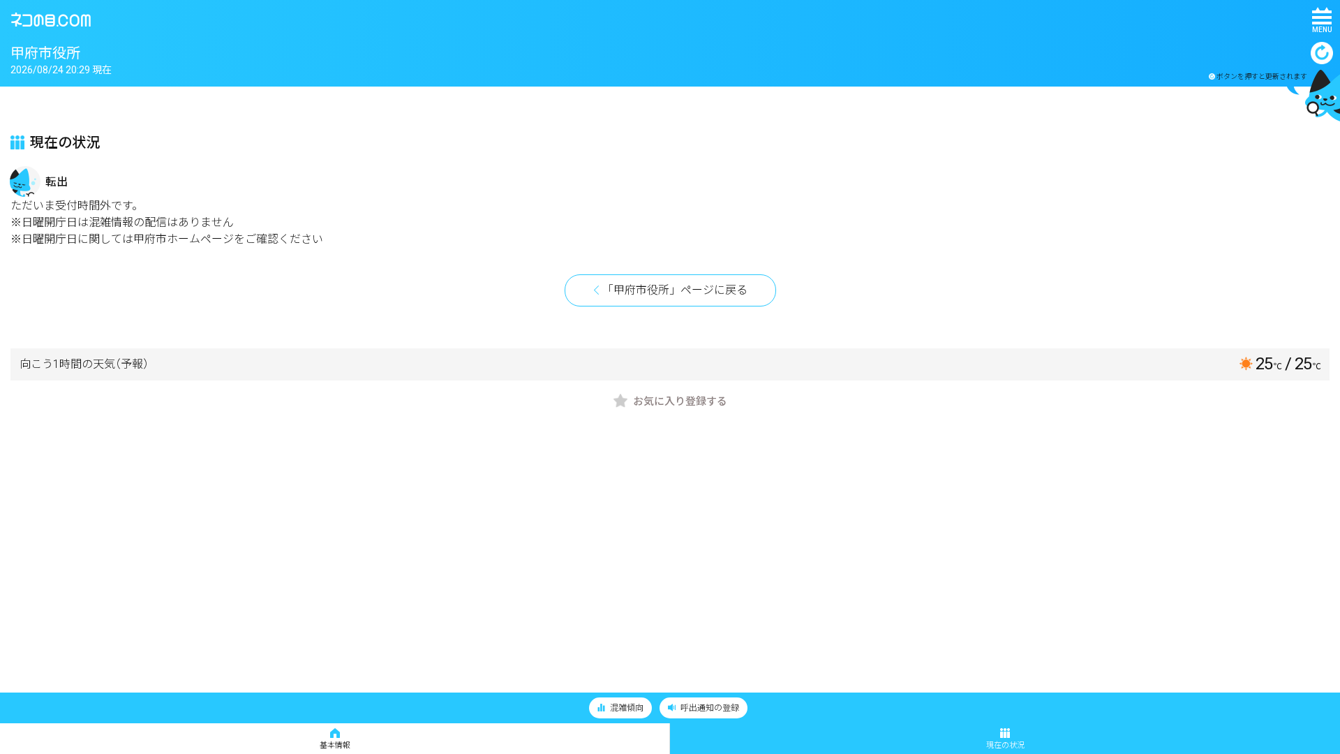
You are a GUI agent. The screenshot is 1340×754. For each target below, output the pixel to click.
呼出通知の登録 (708, 708)
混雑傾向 (625, 708)
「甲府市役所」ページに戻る (674, 290)
